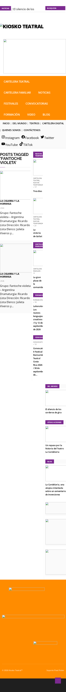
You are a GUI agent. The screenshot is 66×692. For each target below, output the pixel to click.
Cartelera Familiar (17, 92)
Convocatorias (37, 103)
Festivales (11, 103)
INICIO (6, 123)
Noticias (44, 92)
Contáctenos (32, 130)
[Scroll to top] (58, 681)
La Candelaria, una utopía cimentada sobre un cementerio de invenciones (55, 489)
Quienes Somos (11, 130)
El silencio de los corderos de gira (53, 411)
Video (31, 114)
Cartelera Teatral (17, 81)
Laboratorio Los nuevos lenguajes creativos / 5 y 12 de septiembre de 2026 (39, 318)
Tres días (37, 191)
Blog (46, 114)
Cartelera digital (53, 123)
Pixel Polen (59, 670)
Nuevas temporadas (38, 183)
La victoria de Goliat (37, 233)
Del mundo (19, 123)
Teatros (34, 123)
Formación (12, 114)
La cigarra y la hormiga (9, 202)
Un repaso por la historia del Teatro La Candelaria (54, 448)
